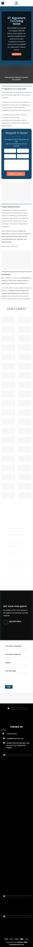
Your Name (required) (13, 646)
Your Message (10, 671)
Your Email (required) (13, 654)
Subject (8, 663)
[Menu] (2, 3)
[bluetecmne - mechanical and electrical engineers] (16, 3)
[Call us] (5, 622)
